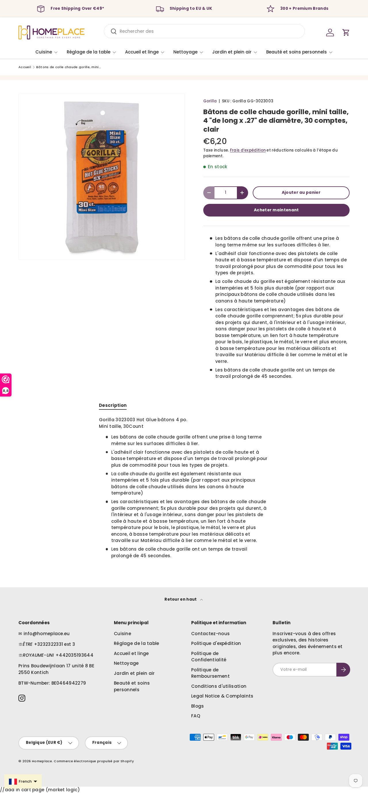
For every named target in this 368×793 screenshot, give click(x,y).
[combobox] (204, 31)
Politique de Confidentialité (209, 656)
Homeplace (42, 761)
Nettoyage (185, 52)
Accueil (24, 67)
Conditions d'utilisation (218, 686)
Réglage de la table (88, 52)
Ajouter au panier (301, 192)
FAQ (195, 716)
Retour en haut (181, 599)
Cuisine (43, 52)
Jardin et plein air (232, 52)
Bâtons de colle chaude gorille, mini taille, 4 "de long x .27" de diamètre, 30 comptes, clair (68, 67)
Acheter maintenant (276, 210)
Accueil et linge (142, 52)
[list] (102, 177)
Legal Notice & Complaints (222, 696)
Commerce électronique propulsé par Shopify (94, 761)
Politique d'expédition (216, 643)
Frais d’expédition (248, 150)
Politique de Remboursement (210, 673)
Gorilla (210, 101)
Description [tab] (112, 405)
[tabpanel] (184, 488)
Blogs (197, 706)
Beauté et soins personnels (296, 52)
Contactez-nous (210, 634)
